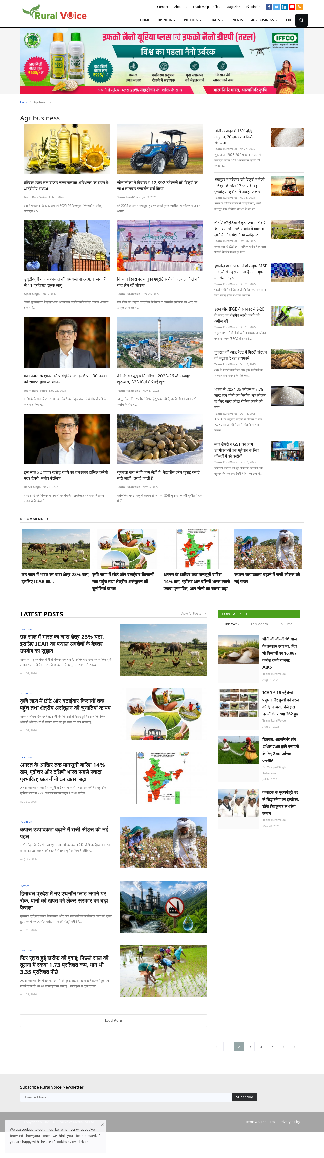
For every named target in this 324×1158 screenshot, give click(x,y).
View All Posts (192, 613)
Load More (113, 1020)
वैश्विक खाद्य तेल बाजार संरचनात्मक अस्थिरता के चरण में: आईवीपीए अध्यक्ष (66, 185)
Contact (162, 7)
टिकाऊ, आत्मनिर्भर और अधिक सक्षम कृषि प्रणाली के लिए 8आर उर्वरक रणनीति (280, 750)
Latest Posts (41, 614)
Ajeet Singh (32, 294)
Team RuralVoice (35, 197)
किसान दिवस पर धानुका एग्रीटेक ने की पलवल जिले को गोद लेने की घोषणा (158, 282)
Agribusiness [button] (263, 20)
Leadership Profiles (206, 7)
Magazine (233, 7)
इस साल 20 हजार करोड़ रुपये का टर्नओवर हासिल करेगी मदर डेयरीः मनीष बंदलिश (66, 475)
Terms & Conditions (260, 1121)
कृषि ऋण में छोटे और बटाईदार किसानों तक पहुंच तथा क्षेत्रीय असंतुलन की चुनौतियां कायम (123, 581)
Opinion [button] (165, 20)
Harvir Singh (32, 487)
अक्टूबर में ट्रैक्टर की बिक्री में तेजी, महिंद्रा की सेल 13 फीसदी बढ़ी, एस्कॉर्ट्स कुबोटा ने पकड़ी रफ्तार (240, 185)
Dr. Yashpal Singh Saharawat (274, 770)
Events (237, 20)
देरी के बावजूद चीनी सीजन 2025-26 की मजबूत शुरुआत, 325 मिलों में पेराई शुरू (153, 379)
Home (145, 20)
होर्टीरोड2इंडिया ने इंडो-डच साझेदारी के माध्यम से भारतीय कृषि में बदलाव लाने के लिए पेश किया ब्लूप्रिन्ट (240, 229)
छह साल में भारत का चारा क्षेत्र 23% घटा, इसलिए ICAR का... (56, 577)
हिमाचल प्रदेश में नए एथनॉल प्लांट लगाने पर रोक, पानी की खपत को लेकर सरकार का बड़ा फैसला (64, 900)
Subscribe (244, 1097)
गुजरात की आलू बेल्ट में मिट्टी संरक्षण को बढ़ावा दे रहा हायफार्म (240, 355)
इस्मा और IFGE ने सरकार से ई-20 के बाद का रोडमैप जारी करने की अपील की (239, 315)
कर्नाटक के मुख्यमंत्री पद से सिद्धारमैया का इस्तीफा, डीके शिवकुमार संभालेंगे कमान (280, 802)
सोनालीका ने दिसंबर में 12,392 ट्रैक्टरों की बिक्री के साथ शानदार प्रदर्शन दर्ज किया (157, 185)
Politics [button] (191, 20)
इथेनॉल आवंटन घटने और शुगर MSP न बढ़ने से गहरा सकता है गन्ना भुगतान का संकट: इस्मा (241, 272)
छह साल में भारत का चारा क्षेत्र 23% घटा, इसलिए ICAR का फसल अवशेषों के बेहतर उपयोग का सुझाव (62, 643)
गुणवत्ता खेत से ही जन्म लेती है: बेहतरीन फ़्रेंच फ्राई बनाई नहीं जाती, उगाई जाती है (158, 475)
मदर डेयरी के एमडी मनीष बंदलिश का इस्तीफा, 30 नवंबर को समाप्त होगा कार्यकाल (65, 379)
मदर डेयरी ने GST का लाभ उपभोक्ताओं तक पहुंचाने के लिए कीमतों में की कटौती (236, 450)
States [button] (215, 20)
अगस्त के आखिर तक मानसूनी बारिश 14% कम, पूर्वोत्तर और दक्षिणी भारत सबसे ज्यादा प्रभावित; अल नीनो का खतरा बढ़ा (197, 581)
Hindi (254, 7)
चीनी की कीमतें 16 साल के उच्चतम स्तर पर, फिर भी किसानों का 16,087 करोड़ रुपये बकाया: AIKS (279, 653)
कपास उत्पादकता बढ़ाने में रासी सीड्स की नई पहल (267, 577)
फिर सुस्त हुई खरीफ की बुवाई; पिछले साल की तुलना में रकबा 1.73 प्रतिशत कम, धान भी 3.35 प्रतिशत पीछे (64, 964)
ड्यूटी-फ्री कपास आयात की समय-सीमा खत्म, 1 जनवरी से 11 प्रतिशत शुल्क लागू (65, 282)
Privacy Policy (290, 1121)
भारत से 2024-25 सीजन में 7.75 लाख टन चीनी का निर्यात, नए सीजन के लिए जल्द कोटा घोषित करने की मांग (240, 398)
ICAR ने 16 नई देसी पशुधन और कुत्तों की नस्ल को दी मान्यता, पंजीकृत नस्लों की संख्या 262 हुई (280, 703)
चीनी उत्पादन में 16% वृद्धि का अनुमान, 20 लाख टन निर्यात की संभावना (237, 137)
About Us (180, 7)
